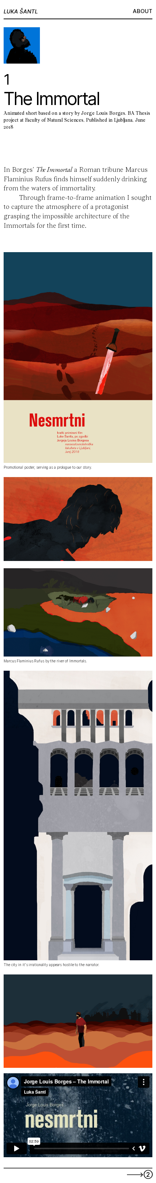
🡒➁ (139, 1174)
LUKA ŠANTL (21, 11)
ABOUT (142, 11)
